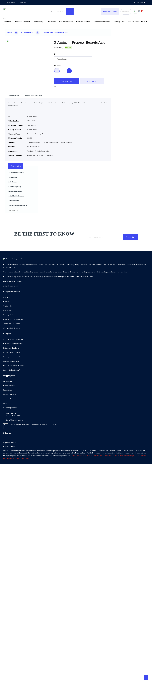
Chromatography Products (13, 343)
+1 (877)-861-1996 (21, 2)
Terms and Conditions (11, 324)
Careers (6, 302)
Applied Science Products (13, 339)
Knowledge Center (10, 408)
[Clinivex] (12, 11)
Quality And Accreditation (13, 319)
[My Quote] (143, 11)
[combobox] (59, 11)
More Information (33, 95)
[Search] (70, 11)
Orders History (9, 386)
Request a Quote (110, 11)
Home (9, 32)
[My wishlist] (135, 10)
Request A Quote (9, 394)
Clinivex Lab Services (11, 328)
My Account (7, 381)
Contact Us (7, 306)
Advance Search (9, 399)
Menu (4, 18)
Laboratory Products (11, 348)
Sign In (136, 2)
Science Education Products (13, 366)
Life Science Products (11, 352)
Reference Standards (11, 361)
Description (13, 95)
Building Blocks (27, 32)
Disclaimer (7, 310)
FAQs (5, 403)
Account (4, 24)
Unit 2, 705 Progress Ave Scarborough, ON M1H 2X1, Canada (33, 424)
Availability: (59, 47)
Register (142, 2)
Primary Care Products (11, 357)
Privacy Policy (8, 315)
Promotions (7, 390)
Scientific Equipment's (11, 370)
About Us (6, 297)
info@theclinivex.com (11, 2)
